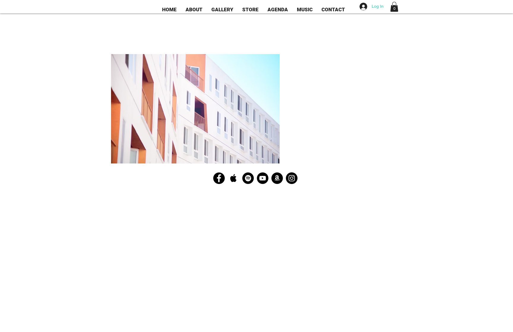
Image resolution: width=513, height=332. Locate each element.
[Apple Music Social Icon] (233, 178)
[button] (394, 7)
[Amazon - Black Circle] (277, 178)
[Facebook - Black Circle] (219, 178)
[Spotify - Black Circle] (248, 178)
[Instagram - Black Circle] (291, 178)
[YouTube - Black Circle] (262, 178)
